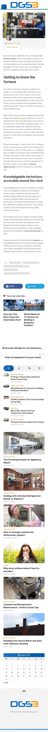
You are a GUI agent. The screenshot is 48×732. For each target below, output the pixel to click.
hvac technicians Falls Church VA (16, 273)
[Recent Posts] (8, 368)
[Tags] (39, 368)
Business (14, 408)
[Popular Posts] (19, 368)
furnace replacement (31, 263)
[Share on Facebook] (13, 33)
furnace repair (15, 263)
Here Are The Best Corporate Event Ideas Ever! (12, 317)
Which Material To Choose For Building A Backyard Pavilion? (32, 320)
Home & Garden (12, 47)
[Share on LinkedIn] (25, 33)
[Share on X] (8, 33)
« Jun (5, 682)
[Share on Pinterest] (19, 33)
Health (5, 565)
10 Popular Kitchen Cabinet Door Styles (27, 422)
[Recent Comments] (29, 368)
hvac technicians (10, 270)
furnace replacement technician (16, 266)
